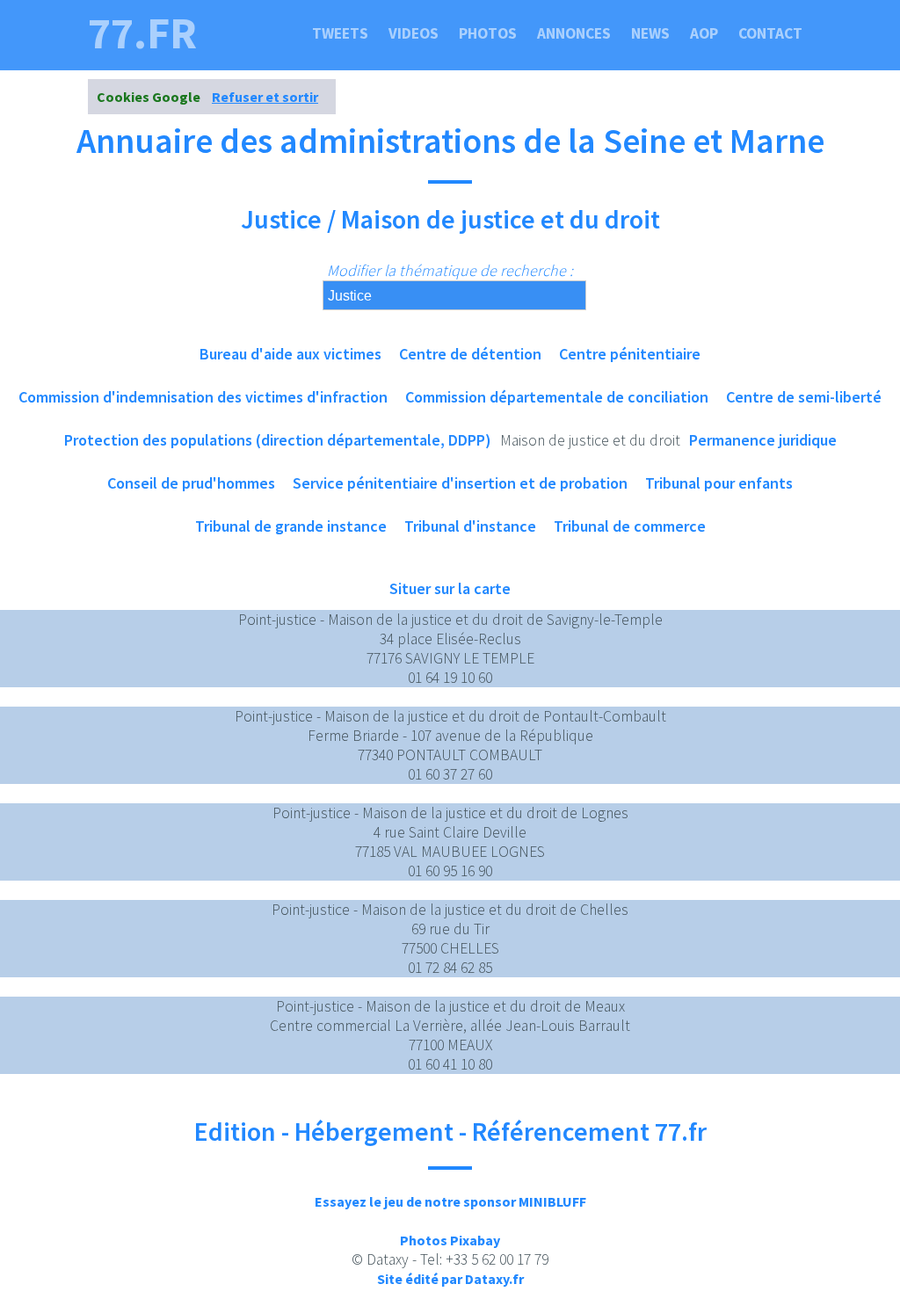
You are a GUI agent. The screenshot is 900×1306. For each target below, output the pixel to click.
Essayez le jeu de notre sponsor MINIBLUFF (450, 1201)
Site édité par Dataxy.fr (450, 1279)
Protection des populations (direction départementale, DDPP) (277, 440)
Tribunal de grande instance (291, 526)
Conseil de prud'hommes (191, 483)
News (650, 33)
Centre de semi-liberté (804, 397)
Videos (413, 33)
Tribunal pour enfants (719, 483)
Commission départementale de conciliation (556, 397)
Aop (704, 33)
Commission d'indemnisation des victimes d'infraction (203, 397)
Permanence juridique (763, 440)
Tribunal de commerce (630, 526)
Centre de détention (470, 354)
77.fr (142, 33)
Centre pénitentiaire (629, 354)
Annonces (574, 33)
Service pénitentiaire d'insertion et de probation (460, 483)
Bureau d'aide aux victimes (290, 354)
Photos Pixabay (450, 1240)
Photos (488, 33)
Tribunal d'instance (470, 526)
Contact (770, 33)
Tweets (340, 33)
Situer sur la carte (450, 588)
